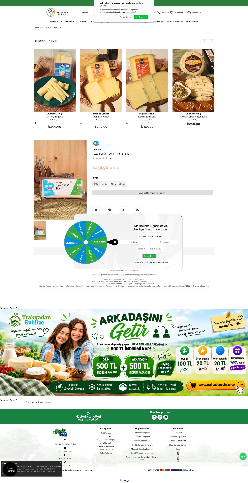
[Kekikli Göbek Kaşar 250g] (194, 80)
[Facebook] (154, 417)
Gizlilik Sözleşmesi (142, 433)
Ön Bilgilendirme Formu (142, 445)
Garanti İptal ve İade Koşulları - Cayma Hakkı (142, 458)
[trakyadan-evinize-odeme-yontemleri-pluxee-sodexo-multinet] (172, 470)
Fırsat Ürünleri (10, 469)
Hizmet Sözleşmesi (142, 437)
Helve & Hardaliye (106, 446)
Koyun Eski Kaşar (147, 117)
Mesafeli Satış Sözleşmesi (142, 449)
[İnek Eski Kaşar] (101, 80)
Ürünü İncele (64, 89)
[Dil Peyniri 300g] (55, 80)
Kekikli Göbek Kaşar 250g (193, 117)
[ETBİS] (178, 457)
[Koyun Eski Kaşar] (147, 80)
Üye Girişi (48, 402)
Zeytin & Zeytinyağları (106, 440)
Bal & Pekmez (106, 453)
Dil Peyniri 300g (54, 117)
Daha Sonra (125, 17)
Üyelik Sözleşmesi (142, 441)
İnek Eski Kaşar (101, 117)
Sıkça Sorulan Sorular (178, 445)
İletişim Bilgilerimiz (178, 437)
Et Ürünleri (106, 436)
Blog (178, 449)
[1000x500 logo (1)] (64, 432)
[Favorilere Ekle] (54, 89)
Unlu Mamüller (106, 443)
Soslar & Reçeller (106, 450)
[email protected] (65, 452)
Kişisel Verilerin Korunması (142, 453)
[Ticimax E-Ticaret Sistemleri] (124, 480)
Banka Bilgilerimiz (178, 441)
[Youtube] (165, 417)
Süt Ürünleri (106, 433)
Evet (141, 17)
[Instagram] (159, 417)
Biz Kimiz (178, 433)
